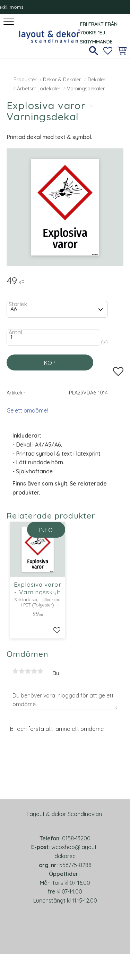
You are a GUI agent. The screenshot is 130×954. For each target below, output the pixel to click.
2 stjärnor (22, 671)
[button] (9, 22)
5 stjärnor (40, 671)
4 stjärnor (34, 671)
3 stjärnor (28, 671)
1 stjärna (15, 671)
